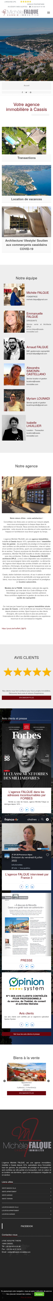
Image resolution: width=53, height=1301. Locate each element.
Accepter (39, 1294)
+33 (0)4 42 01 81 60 (38, 7)
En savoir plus (26, 697)
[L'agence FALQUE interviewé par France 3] (26, 843)
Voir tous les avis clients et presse (26, 1034)
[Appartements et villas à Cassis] (26, 140)
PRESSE (27, 960)
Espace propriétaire (35, 4)
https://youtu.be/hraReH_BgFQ (18, 627)
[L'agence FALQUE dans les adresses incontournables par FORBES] (26, 755)
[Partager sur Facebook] (22, 92)
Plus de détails (26, 1297)
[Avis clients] (26, 990)
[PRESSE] (26, 924)
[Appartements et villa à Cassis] (26, 180)
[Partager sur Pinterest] (30, 92)
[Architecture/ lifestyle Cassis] (26, 221)
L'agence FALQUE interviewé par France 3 (26, 875)
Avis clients (26, 1013)
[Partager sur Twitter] (26, 92)
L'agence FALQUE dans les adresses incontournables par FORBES (26, 795)
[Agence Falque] (19, 12)
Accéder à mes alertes (17, 7)
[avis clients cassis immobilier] (26, 672)
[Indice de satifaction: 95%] (25, 1)
